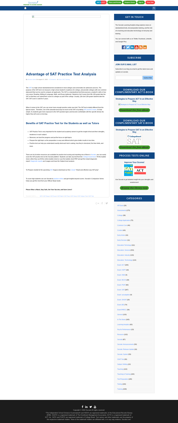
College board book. (89, 157)
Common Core (122, 225)
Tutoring (67, 79)
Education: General (123, 250)
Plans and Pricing (115, 2)
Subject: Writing (122, 364)
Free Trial (150, 2)
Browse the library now (134, 187)
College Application (123, 220)
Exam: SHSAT (122, 300)
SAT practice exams (90, 109)
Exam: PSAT (121, 285)
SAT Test (91, 196)
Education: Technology (124, 260)
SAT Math (60, 196)
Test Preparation (122, 379)
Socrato (119, 339)
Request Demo (130, 2)
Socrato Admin (32, 79)
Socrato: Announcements (125, 344)
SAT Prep (67, 196)
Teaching (120, 369)
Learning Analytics (123, 324)
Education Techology (124, 245)
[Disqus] (66, 239)
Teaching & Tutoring (124, 374)
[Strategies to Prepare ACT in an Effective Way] (134, 104)
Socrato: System (122, 354)
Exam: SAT (61, 79)
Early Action (121, 235)
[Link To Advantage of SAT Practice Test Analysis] (66, 42)
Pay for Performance (124, 329)
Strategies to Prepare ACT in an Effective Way (134, 99)
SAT (30, 88)
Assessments (121, 210)
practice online (58, 179)
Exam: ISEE (121, 275)
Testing (119, 384)
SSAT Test (120, 359)
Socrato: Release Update (125, 349)
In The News (121, 319)
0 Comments (52, 79)
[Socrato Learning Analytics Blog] (25, 8)
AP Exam (120, 205)
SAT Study (74, 196)
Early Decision (122, 240)
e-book (73, 170)
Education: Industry (123, 255)
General (120, 314)
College (120, 215)
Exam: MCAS (121, 280)
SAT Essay (46, 196)
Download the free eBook (134, 110)
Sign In (141, 2)
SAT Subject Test (83, 196)
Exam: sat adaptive (123, 295)
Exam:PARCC (122, 310)
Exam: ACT (121, 265)
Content (120, 230)
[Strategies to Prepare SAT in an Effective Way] (134, 140)
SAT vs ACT (101, 2)
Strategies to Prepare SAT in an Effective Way (134, 130)
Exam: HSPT (121, 270)
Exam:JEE (120, 305)
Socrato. (93, 154)
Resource (120, 334)
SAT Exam (53, 196)
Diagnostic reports (37, 161)
